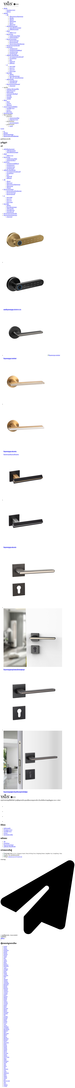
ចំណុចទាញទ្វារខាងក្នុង (8, 134)
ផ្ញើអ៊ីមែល (3, 938)
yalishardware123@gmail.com (15, 856)
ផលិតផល (6, 133)
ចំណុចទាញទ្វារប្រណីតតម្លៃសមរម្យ (11, 136)
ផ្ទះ (4, 131)
